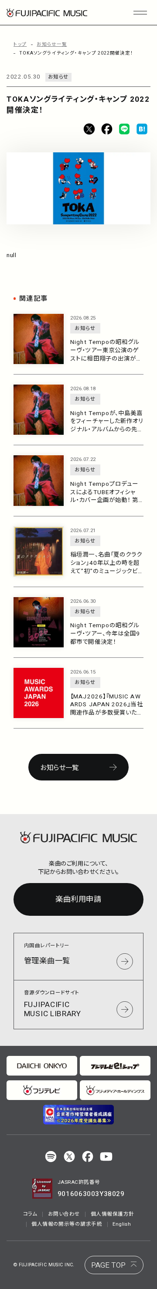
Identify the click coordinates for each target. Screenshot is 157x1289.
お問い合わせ (64, 1214)
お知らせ (58, 77)
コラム (30, 1214)
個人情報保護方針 (112, 1214)
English (122, 1224)
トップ (20, 45)
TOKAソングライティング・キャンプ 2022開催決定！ (76, 53)
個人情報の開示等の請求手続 (66, 1224)
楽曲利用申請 (78, 899)
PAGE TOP (108, 1265)
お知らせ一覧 (52, 45)
